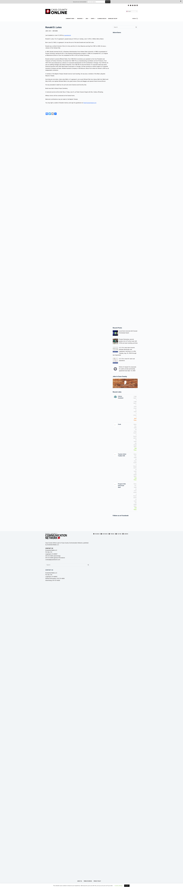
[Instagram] (130, 5)
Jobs (87, 18)
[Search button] (136, 27)
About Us (79, 881)
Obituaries (55, 30)
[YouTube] (134, 5)
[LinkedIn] (137, 5)
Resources (79, 18)
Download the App (112, 18)
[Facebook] (128, 5)
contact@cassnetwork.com (52, 559)
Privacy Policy (97, 881)
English (129, 11)
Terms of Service (88, 881)
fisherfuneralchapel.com (89, 102)
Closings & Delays (101, 18)
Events (92, 18)
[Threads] (132, 5)
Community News (70, 18)
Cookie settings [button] (118, 885)
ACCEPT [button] (127, 885)
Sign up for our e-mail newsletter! (79, 1)
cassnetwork (67, 35)
